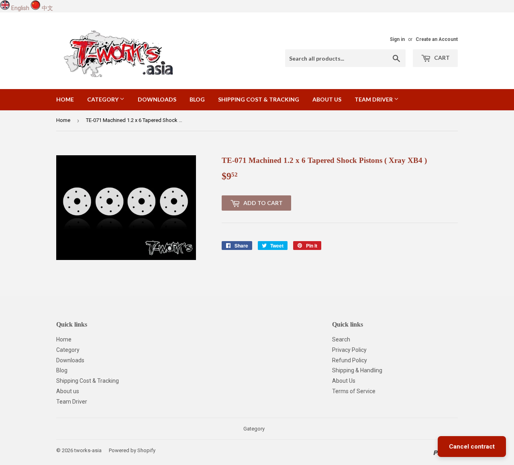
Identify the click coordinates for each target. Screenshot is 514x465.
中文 (47, 8)
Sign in (397, 39)
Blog (197, 99)
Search (341, 339)
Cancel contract (472, 446)
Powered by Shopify (132, 450)
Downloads (157, 99)
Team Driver (374, 99)
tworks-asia (88, 450)
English (20, 8)
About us (326, 99)
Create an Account (437, 39)
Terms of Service (353, 391)
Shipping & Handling (357, 370)
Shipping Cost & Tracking (258, 99)
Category (103, 99)
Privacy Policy (349, 350)
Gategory (254, 429)
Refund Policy (349, 360)
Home (65, 99)
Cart (441, 57)
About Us (343, 381)
